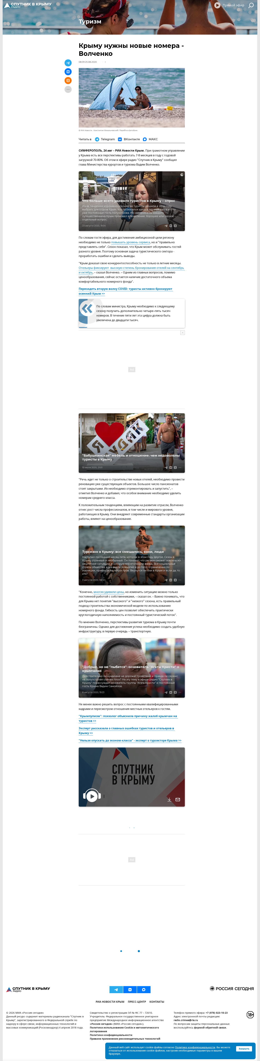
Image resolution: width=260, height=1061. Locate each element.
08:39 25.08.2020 (88, 62)
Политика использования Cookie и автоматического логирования (124, 1030)
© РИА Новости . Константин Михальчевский (98, 130)
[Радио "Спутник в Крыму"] (28, 5)
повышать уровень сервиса (130, 242)
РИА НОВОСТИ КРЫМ (110, 1002)
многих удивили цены (109, 592)
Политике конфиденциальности (195, 1048)
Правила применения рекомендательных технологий (125, 1039)
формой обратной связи (210, 1028)
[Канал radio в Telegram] (116, 989)
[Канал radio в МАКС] (144, 989)
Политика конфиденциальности (111, 1035)
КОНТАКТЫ (156, 1002)
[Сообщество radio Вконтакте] (130, 989)
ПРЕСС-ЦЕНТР (137, 1002)
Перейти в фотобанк (128, 130)
